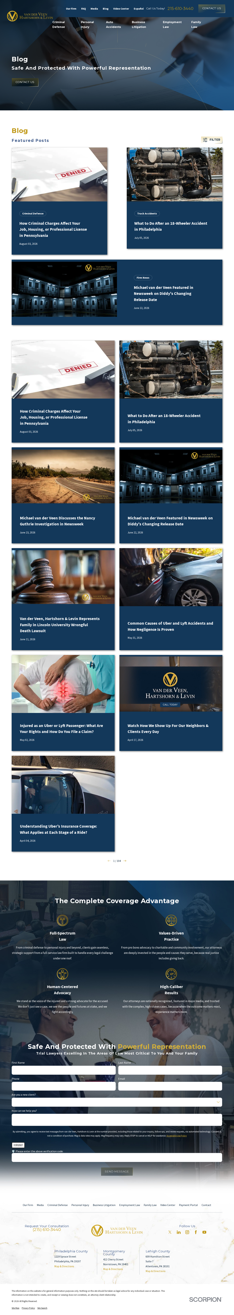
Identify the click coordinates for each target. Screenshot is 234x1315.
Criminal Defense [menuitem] (58, 25)
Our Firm (71, 8)
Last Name (124, 1062)
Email (121, 1078)
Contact (206, 1205)
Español (139, 8)
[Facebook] (196, 1232)
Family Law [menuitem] (196, 25)
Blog (105, 8)
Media (94, 8)
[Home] (30, 16)
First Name (18, 1062)
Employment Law (129, 1205)
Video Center (121, 8)
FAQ (83, 8)
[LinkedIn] (179, 1232)
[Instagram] (187, 1232)
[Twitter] (170, 1232)
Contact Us (211, 8)
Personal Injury (80, 1205)
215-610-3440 (180, 9)
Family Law (150, 1205)
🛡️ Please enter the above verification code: (37, 1151)
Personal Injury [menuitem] (87, 25)
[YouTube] (204, 1232)
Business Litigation (104, 1205)
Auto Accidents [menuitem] (113, 25)
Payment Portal (188, 1205)
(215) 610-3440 (47, 1230)
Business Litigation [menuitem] (139, 25)
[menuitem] (15, 1308)
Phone (15, 1078)
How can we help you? (24, 1110)
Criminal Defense (57, 1205)
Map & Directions (64, 1266)
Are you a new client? (24, 1094)
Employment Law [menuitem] (172, 25)
